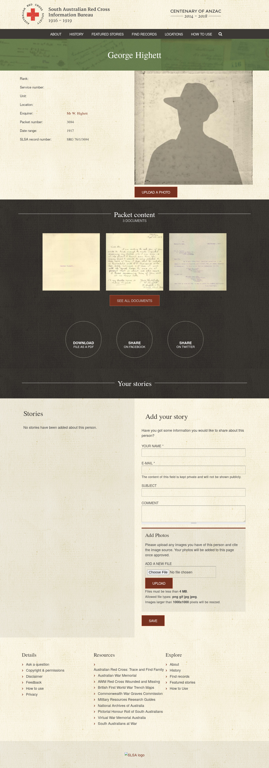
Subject (149, 485)
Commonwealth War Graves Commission (130, 693)
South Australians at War (117, 723)
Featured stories (108, 34)
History (76, 34)
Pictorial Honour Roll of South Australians (130, 711)
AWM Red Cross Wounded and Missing (129, 681)
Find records (179, 676)
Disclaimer (34, 676)
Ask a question (37, 664)
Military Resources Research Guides (126, 699)
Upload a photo (156, 192)
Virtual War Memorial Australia (122, 717)
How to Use (201, 34)
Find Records (144, 34)
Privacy (32, 694)
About (55, 34)
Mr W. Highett (77, 113)
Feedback (34, 682)
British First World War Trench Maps (126, 687)
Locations (174, 34)
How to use (35, 688)
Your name (153, 445)
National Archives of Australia (121, 705)
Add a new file (158, 563)
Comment (150, 502)
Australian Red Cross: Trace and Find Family (129, 669)
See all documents (134, 300)
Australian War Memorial (117, 675)
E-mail (148, 462)
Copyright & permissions (45, 670)
